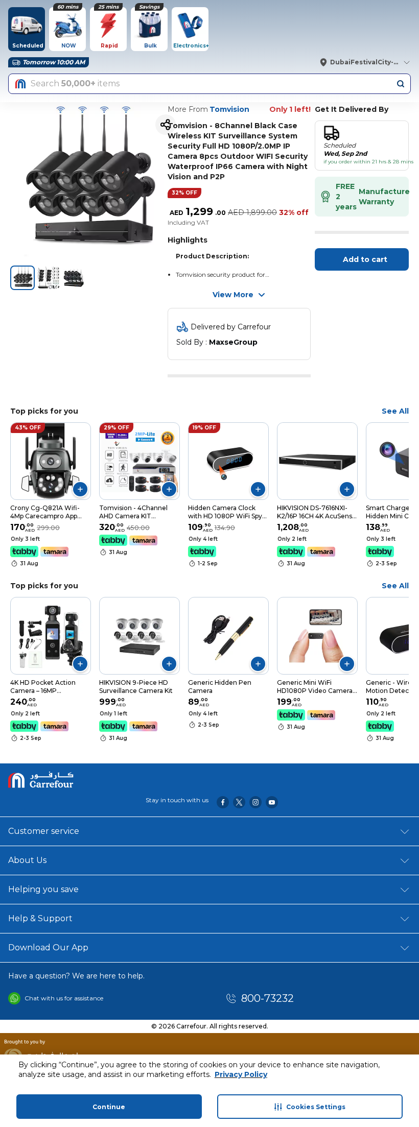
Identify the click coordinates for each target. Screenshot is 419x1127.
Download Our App (48, 947)
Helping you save (43, 889)
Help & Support (40, 918)
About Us (27, 860)
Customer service (43, 831)
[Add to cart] (80, 489)
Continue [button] (108, 1107)
